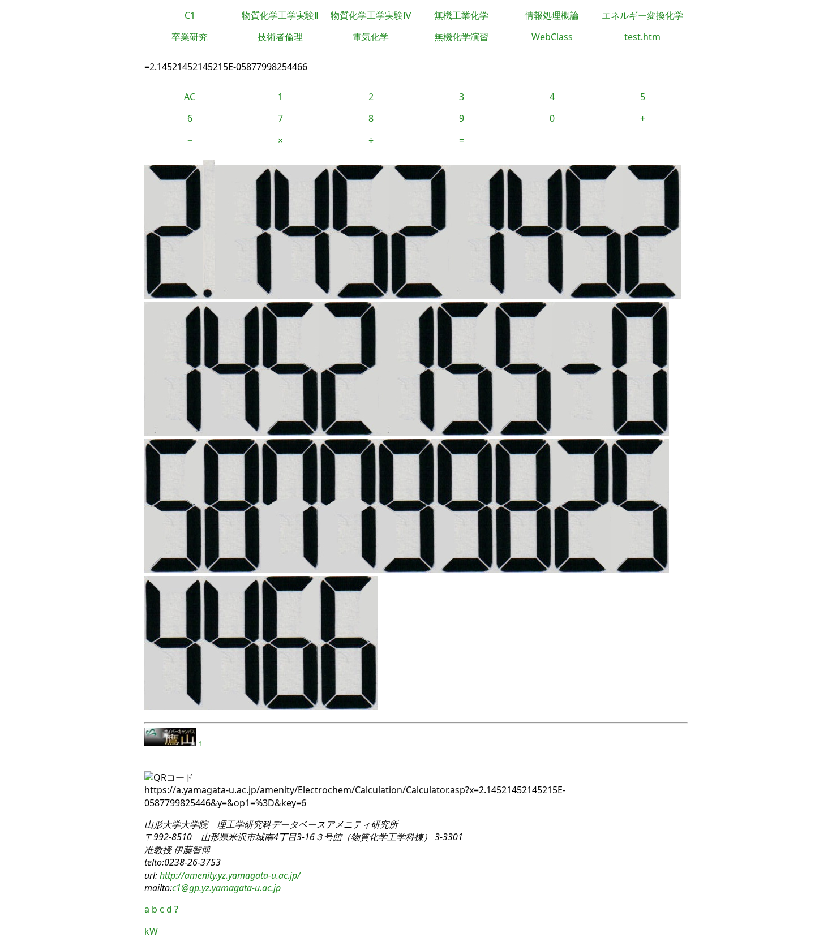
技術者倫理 (280, 37)
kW (151, 931)
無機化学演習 (461, 37)
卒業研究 (189, 37)
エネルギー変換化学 (642, 15)
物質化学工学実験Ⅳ (371, 15)
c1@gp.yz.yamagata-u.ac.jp (226, 887)
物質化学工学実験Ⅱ (280, 15)
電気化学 (371, 37)
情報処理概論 (552, 15)
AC (189, 97)
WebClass (552, 37)
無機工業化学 (461, 15)
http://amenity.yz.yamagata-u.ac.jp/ (229, 875)
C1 (190, 15)
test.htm (642, 37)
